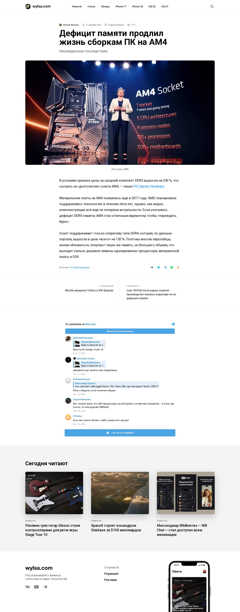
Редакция (111, 573)
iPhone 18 (137, 6)
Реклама (110, 580)
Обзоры (105, 6)
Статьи (91, 6)
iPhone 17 (121, 6)
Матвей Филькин (71, 25)
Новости (77, 6)
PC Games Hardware (149, 186)
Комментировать (116, 25)
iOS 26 (152, 6)
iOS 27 (164, 6)
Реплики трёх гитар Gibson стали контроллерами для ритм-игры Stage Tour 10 (52, 530)
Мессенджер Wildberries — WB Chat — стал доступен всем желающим (182, 530)
